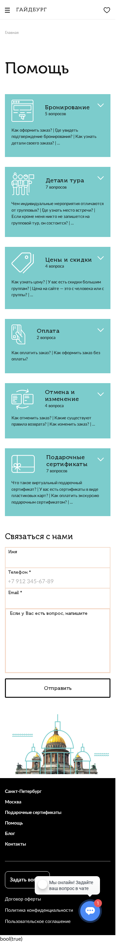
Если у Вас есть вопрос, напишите (49, 613)
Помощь (14, 823)
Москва (13, 802)
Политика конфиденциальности (39, 910)
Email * (15, 592)
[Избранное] (106, 9)
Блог (10, 833)
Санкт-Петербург (23, 791)
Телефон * (19, 572)
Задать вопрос (27, 879)
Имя (12, 552)
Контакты (15, 844)
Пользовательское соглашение (37, 921)
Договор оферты (23, 899)
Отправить (58, 688)
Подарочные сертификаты (33, 812)
